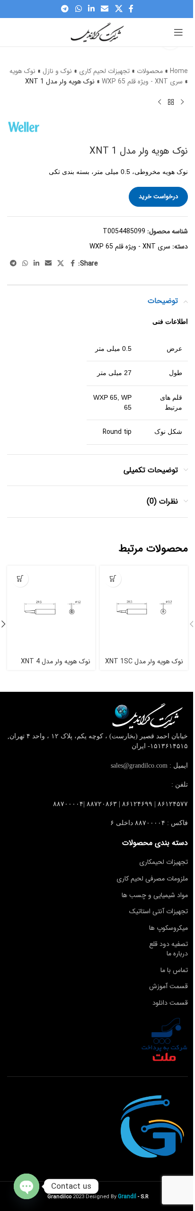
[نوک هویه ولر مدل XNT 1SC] (144, 610)
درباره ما (177, 953)
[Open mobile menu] (178, 32)
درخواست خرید (158, 197)
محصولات (150, 71)
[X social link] (118, 9)
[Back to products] (171, 102)
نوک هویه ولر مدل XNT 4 (55, 661)
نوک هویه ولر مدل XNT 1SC (144, 661)
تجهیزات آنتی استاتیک (158, 911)
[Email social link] (105, 9)
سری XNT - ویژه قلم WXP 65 (142, 81)
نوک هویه (22, 71)
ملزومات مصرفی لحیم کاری (152, 878)
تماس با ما (174, 970)
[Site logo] (97, 32)
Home (179, 71)
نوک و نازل (57, 71)
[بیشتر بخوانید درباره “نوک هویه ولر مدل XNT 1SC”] (113, 578)
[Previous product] (182, 102)
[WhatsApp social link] (78, 9)
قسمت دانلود (170, 1003)
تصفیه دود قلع (168, 944)
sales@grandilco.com (139, 765)
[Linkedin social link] (91, 9)
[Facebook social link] (131, 9)
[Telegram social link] (65, 9)
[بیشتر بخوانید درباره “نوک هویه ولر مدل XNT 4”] (20, 578)
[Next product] (159, 102)
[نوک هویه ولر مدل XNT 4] (51, 610)
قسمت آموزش (168, 986)
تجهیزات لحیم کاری (104, 71)
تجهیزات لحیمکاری (163, 862)
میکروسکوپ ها (168, 928)
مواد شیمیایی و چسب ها (155, 895)
